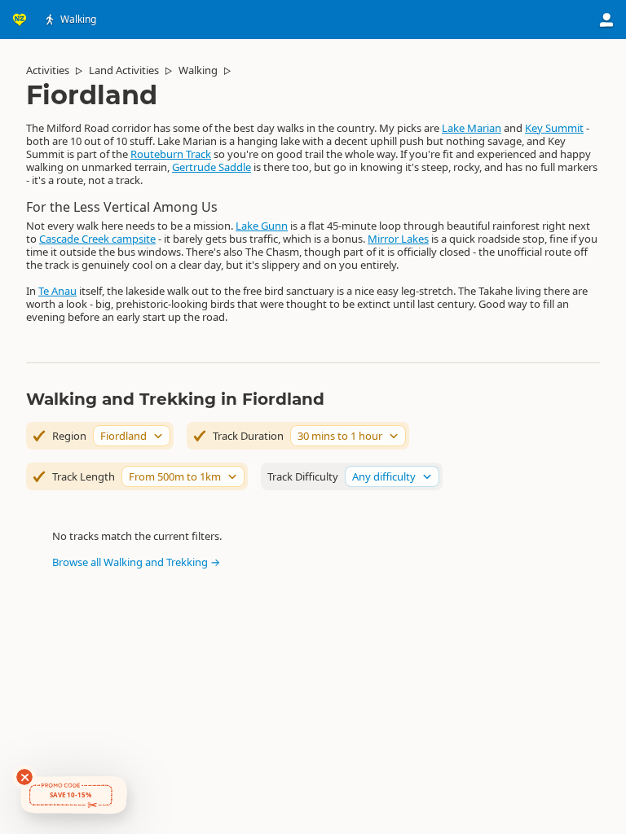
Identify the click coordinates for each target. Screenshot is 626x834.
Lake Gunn (262, 225)
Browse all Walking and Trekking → (136, 562)
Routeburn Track (170, 154)
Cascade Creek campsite (97, 238)
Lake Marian (471, 128)
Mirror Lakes (398, 238)
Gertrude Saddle (211, 167)
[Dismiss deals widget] (24, 777)
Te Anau (57, 290)
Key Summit (554, 128)
